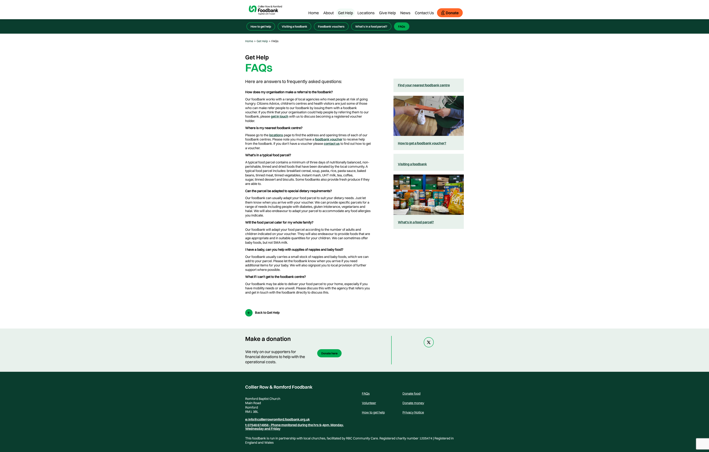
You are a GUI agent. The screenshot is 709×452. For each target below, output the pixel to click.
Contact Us (424, 12)
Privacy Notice (413, 412)
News (405, 12)
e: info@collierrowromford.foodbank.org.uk (277, 419)
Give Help (387, 12)
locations (276, 135)
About (328, 12)
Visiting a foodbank (294, 26)
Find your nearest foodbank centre (424, 85)
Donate (452, 12)
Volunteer (369, 403)
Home (313, 12)
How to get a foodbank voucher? (422, 143)
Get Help (345, 12)
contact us (332, 143)
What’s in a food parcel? (371, 26)
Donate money (413, 403)
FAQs (401, 26)
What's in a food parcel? (416, 222)
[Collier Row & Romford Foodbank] (265, 17)
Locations (366, 12)
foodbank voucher (328, 139)
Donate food (411, 393)
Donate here (329, 353)
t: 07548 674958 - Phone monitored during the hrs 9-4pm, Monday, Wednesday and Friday (294, 427)
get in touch (279, 116)
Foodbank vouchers (331, 26)
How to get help (261, 26)
